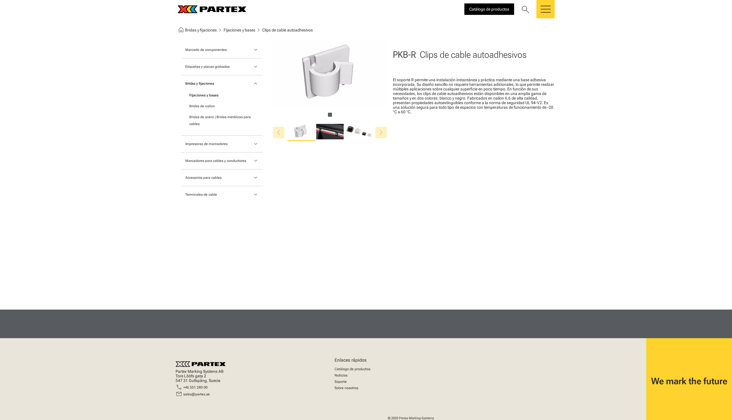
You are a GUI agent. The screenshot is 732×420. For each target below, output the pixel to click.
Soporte (341, 382)
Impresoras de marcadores (206, 144)
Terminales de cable (201, 195)
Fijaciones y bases (203, 95)
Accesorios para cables (203, 178)
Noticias (341, 375)
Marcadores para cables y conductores (215, 161)
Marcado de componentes (206, 50)
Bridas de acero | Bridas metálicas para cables (220, 120)
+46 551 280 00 (195, 387)
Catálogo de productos (352, 369)
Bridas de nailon (202, 106)
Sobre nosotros (346, 388)
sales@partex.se (196, 394)
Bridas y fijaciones (199, 84)
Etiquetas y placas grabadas (207, 67)
